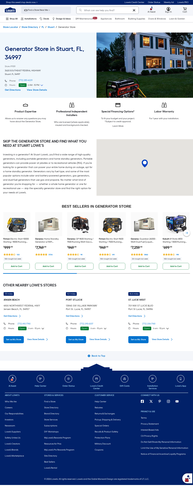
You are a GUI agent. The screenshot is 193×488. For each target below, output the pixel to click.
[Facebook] (144, 402)
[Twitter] (152, 402)
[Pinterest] (161, 402)
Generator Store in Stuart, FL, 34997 (44, 53)
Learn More (117, 126)
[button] (22, 2)
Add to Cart (16, 266)
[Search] (80, 10)
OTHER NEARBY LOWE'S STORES (29, 285)
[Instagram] (170, 402)
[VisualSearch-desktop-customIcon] (134, 10)
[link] (134, 2)
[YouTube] (178, 402)
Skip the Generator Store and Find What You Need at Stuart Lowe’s (44, 143)
